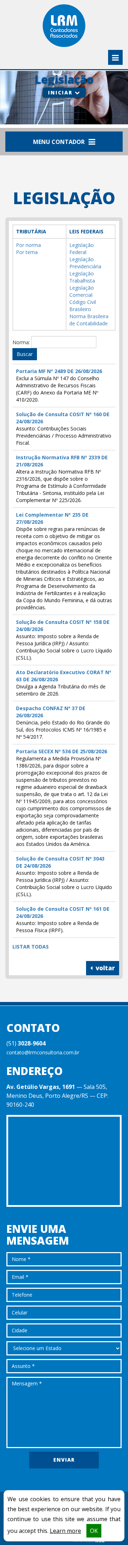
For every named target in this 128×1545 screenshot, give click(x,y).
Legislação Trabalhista (82, 277)
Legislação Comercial (81, 291)
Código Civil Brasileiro (82, 305)
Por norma (28, 245)
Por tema (27, 252)
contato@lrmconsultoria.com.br (42, 1052)
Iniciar (61, 92)
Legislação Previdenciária (85, 263)
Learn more (65, 1531)
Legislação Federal (81, 248)
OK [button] (94, 1531)
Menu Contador (59, 142)
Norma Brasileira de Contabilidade (88, 320)
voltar (104, 968)
